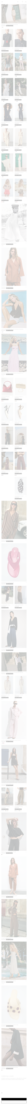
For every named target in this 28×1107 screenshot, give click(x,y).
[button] (14, 1099)
